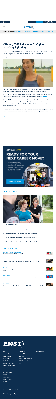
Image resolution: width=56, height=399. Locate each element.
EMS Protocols (6, 275)
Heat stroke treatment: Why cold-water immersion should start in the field (21, 261)
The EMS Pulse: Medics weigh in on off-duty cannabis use (19, 229)
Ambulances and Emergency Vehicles (12, 114)
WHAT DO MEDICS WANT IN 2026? (22, 31)
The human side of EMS (11, 224)
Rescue (5, 267)
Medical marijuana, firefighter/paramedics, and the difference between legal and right (23, 286)
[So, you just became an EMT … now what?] (49, 253)
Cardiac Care (32, 114)
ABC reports (43, 96)
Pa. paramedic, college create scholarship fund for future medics (21, 233)
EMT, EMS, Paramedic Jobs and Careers (12, 252)
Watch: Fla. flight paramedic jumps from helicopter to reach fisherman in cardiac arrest (23, 269)
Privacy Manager (40, 351)
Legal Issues (6, 283)
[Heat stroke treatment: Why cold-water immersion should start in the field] (49, 261)
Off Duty (46, 114)
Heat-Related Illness (7, 259)
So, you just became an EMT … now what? (13, 253)
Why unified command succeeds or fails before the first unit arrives (21, 241)
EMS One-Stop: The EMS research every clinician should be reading (19, 277)
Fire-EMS (40, 114)
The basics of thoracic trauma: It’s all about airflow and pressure (20, 237)
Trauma (6, 116)
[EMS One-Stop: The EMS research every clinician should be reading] (49, 277)
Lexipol (12, 389)
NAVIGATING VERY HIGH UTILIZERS (41, 31)
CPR (25, 114)
